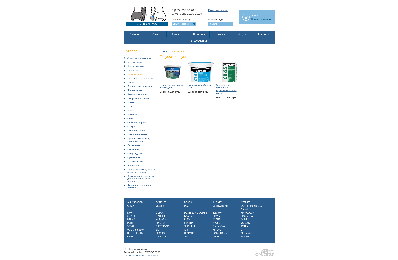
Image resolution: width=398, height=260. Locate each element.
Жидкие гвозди (135, 90)
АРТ (186, 230)
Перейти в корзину (261, 19)
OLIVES (245, 219)
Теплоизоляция (135, 161)
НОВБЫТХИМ (220, 233)
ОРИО (130, 236)
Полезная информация (199, 37)
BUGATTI (217, 202)
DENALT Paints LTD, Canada (251, 208)
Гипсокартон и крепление (140, 78)
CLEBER (160, 206)
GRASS (216, 216)
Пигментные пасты (137, 134)
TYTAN (244, 226)
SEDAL (130, 226)
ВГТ (243, 230)
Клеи (129, 106)
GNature (188, 216)
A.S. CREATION (135, 202)
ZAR (158, 230)
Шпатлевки (133, 165)
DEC (186, 206)
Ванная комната (135, 66)
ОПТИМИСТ (247, 233)
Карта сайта (153, 255)
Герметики (132, 70)
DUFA (130, 212)
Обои (130, 118)
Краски (130, 102)
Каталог (220, 34)
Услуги (242, 34)
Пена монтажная (136, 130)
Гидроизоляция (135, 74)
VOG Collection (135, 230)
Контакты (263, 34)
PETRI (130, 223)
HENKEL (131, 219)
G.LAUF (131, 216)
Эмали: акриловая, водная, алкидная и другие (141, 170)
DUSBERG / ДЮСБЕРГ (195, 212)
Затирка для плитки (137, 94)
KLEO (187, 219)
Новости (177, 34)
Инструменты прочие (138, 98)
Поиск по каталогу (181, 19)
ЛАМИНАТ (132, 114)
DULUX (160, 212)
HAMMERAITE (248, 216)
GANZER (160, 216)
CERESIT (245, 202)
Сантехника (133, 149)
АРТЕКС (217, 230)
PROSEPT (217, 223)
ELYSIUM (217, 212)
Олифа (131, 126)
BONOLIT (161, 202)
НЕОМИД (189, 233)
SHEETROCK (162, 226)
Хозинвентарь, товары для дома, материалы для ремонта (141, 178)
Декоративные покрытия (139, 86)
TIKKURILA (189, 226)
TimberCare (219, 226)
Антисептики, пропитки (139, 58)
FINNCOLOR (247, 212)
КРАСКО (160, 233)
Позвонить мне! (218, 10)
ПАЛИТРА (161, 236)
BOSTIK (188, 202)
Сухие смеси (134, 157)
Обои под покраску (137, 122)
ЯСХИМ (245, 236)
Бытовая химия (135, 62)
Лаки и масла (134, 110)
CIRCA (130, 206)
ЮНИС (216, 236)
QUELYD (245, 223)
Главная (134, 34)
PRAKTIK (188, 223)
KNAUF (216, 219)
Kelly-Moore (162, 219)
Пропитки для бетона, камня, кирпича (138, 139)
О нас (155, 34)
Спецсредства (134, 153)
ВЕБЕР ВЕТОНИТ (136, 233)
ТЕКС (187, 236)
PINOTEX (160, 223)
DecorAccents (220, 206)
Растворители (134, 145)
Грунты (131, 82)
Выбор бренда (215, 19)
